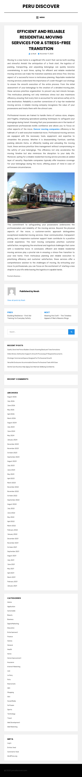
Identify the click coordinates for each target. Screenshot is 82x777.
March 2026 (11, 418)
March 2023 (11, 483)
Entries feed (11, 747)
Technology (11, 714)
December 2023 (13, 444)
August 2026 (12, 397)
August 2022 (12, 504)
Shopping (10, 692)
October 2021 (12, 547)
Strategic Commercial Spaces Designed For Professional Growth (29, 358)
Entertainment (12, 632)
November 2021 (12, 543)
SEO (8, 688)
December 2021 (12, 539)
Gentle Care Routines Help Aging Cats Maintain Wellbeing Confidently (30, 367)
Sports (9, 710)
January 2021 (12, 586)
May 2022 (10, 517)
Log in (9, 743)
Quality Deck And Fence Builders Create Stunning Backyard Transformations (33, 350)
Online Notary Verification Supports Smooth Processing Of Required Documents (34, 354)
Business (17, 276)
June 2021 (11, 564)
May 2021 (10, 569)
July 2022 (11, 508)
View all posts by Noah (16, 300)
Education (10, 628)
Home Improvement (14, 658)
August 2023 (12, 461)
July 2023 (11, 465)
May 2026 (10, 410)
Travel (9, 718)
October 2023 (12, 453)
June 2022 (11, 513)
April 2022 (11, 521)
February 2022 (12, 530)
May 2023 (10, 474)
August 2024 (12, 423)
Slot (8, 697)
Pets (9, 680)
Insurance (10, 662)
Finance (10, 637)
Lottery (10, 675)
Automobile (11, 611)
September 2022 (13, 500)
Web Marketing (12, 727)
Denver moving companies (47, 129)
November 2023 (13, 448)
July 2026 (11, 401)
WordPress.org (12, 756)
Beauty (9, 615)
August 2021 (11, 556)
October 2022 (12, 496)
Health (9, 649)
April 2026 (11, 414)
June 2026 (11, 405)
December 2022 (13, 487)
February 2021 (12, 582)
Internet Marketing (13, 667)
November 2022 (13, 491)
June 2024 (11, 431)
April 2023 (11, 478)
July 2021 (10, 560)
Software (10, 705)
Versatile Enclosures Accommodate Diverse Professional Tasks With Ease (32, 362)
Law (8, 671)
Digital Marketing (13, 624)
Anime (9, 602)
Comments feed (13, 752)
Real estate (11, 684)
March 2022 (11, 526)
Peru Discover (41, 6)
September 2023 (13, 457)
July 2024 (11, 427)
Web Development (13, 722)
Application (11, 607)
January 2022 (12, 534)
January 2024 (12, 440)
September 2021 (13, 551)
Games (9, 641)
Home (9, 654)
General (10, 645)
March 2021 (11, 577)
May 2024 (10, 435)
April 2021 (10, 573)
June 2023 (11, 470)
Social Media (11, 701)
